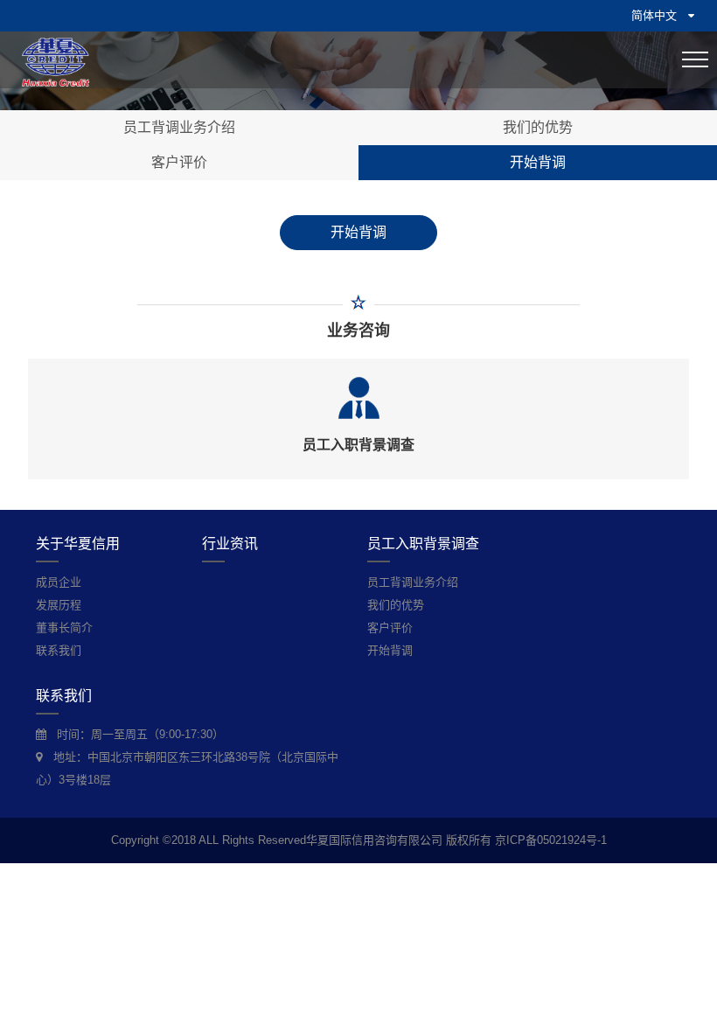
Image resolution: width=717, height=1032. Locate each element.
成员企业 (58, 582)
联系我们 (58, 650)
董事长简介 (64, 627)
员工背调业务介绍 (179, 127)
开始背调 (538, 162)
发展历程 (58, 604)
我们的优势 (538, 127)
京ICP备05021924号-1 (551, 840)
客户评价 (179, 162)
